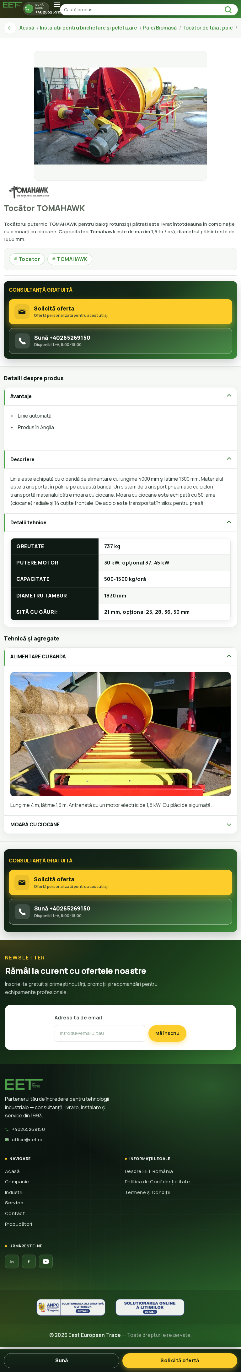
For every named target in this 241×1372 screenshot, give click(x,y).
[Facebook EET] (29, 1261)
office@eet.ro (27, 1139)
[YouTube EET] (46, 1261)
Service (14, 1202)
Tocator (27, 259)
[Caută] (230, 9)
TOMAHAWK (70, 259)
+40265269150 (28, 1129)
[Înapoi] (10, 28)
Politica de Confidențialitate (157, 1181)
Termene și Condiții (147, 1192)
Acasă (12, 1171)
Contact (15, 1213)
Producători (18, 1224)
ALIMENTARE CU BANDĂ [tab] (38, 656)
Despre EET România (149, 1171)
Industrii (14, 1192)
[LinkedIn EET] (12, 1261)
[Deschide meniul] (57, 4)
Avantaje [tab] (20, 396)
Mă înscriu (167, 1033)
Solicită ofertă (179, 1360)
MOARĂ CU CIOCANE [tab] (35, 824)
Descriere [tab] (22, 459)
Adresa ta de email (78, 1017)
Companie (17, 1181)
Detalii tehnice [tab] (28, 522)
